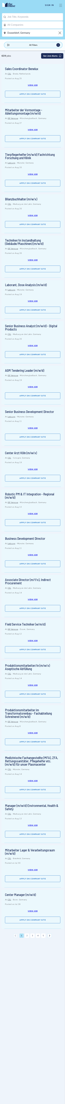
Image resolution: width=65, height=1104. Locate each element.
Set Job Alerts (50, 56)
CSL (9, 74)
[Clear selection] (60, 33)
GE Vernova (13, 118)
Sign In (49, 5)
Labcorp (11, 163)
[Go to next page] (49, 936)
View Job (33, 85)
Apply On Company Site (33, 94)
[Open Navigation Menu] (60, 5)
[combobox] (35, 17)
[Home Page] (10, 5)
